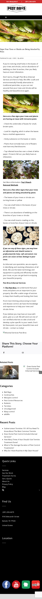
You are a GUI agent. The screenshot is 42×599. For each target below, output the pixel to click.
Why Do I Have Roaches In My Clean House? (21, 451)
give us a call (13, 317)
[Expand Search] (39, 490)
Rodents (7, 403)
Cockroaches (9, 395)
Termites (7, 406)
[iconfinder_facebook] (6, 581)
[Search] (20, 490)
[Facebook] (4, 352)
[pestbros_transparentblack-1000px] (16, 5)
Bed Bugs (7, 392)
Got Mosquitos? (12, 2)
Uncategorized (10, 409)
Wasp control (9, 411)
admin (22, 58)
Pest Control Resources (13, 400)
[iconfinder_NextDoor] (26, 581)
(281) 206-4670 (30, 2)
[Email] (23, 352)
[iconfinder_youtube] (16, 581)
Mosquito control (11, 398)
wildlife (7, 414)
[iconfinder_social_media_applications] (36, 581)
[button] (1, 372)
